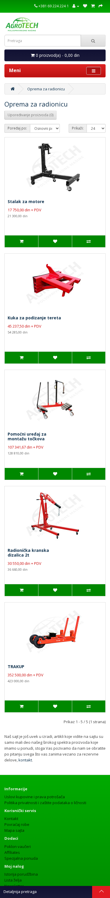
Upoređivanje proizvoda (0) (30, 114)
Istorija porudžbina (21, 874)
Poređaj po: (17, 128)
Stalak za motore (26, 201)
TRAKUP (16, 666)
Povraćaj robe (16, 824)
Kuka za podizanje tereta (34, 318)
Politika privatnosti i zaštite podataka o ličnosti (45, 802)
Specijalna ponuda (21, 858)
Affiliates (12, 852)
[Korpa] (93, 6)
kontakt (25, 760)
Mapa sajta (14, 830)
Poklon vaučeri (17, 846)
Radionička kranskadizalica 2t (28, 552)
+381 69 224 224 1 (53, 6)
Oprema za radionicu (46, 89)
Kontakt (11, 818)
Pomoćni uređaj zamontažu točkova (27, 436)
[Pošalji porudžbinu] (101, 6)
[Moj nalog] (75, 6)
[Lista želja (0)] (85, 6)
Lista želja (13, 880)
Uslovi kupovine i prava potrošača (34, 796)
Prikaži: (78, 128)
